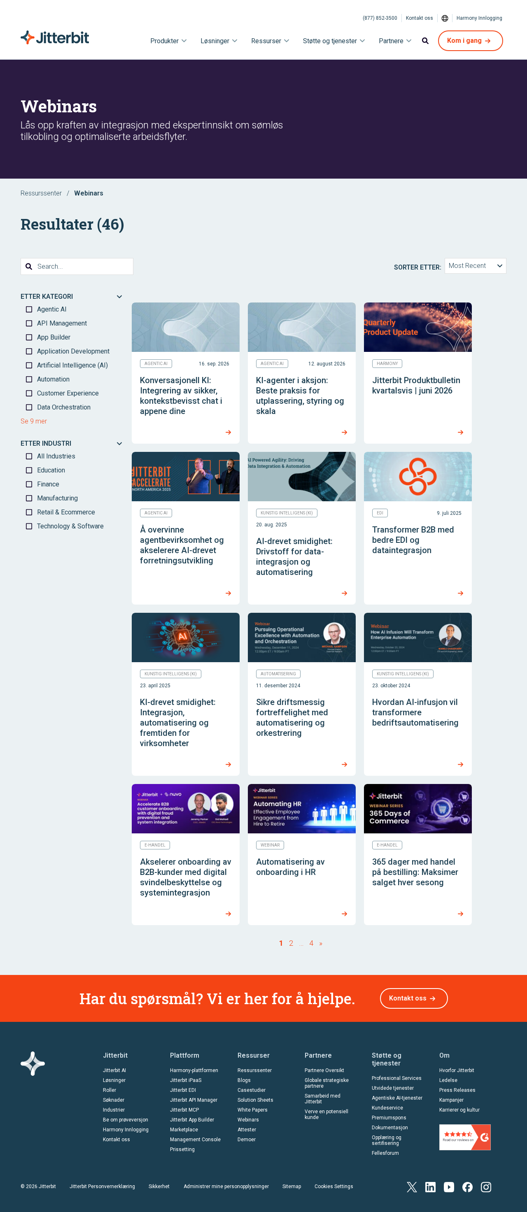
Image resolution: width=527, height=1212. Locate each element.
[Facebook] (467, 1186)
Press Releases (457, 1090)
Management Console (195, 1139)
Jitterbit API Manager (193, 1100)
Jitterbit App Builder (192, 1120)
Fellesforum (385, 1153)
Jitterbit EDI (183, 1090)
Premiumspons (389, 1118)
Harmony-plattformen (194, 1070)
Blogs (244, 1080)
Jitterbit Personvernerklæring (102, 1186)
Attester (247, 1130)
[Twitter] (412, 1186)
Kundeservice (387, 1108)
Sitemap (291, 1186)
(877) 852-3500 (380, 18)
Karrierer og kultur (459, 1110)
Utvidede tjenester (393, 1088)
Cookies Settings (334, 1186)
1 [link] (281, 943)
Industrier (114, 1110)
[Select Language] (445, 18)
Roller (109, 1090)
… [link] (301, 943)
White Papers (253, 1110)
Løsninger (114, 1080)
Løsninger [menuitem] (215, 41)
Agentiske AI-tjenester (397, 1098)
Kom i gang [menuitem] (464, 40)
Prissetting (182, 1149)
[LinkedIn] (430, 1186)
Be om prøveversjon (125, 1120)
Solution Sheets (255, 1100)
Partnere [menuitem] (391, 41)
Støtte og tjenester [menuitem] (330, 41)
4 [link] (311, 943)
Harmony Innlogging (479, 18)
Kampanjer (451, 1100)
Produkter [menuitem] (164, 41)
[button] (475, 266)
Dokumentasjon (390, 1128)
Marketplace (184, 1130)
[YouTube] (449, 1186)
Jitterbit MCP (184, 1110)
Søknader (113, 1100)
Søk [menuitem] (425, 41)
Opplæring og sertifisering (386, 1140)
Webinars (248, 1120)
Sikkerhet (159, 1186)
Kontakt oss (419, 18)
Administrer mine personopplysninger (226, 1186)
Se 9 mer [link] (34, 421)
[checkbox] (72, 309)
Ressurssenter (41, 193)
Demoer (247, 1139)
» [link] (320, 943)
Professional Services (397, 1078)
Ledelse (448, 1080)
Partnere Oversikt (324, 1070)
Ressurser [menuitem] (266, 41)
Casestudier (252, 1090)
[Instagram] (486, 1186)
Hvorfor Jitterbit (456, 1070)
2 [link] (291, 943)
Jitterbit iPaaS (185, 1080)
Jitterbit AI (114, 1070)
